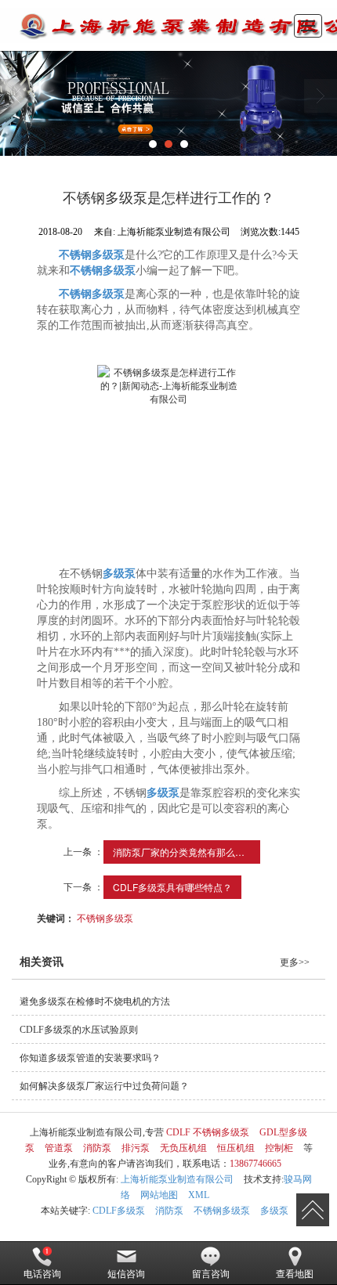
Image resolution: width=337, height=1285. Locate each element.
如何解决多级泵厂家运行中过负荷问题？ (104, 1086)
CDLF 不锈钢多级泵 (207, 1132)
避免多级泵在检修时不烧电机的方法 (95, 1001)
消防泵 (97, 1147)
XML (198, 1194)
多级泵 (274, 1210)
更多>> (295, 962)
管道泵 (59, 1147)
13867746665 (255, 1163)
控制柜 (279, 1147)
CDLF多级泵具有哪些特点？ (172, 886)
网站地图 (159, 1194)
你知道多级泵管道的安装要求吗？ (90, 1057)
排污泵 (135, 1147)
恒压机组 (236, 1147)
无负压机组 (183, 1147)
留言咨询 (211, 1274)
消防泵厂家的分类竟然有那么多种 (183, 851)
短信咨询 (126, 1274)
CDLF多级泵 (118, 1210)
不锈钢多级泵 (105, 917)
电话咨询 (42, 1274)
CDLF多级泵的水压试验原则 (79, 1029)
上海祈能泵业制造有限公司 (177, 1179)
